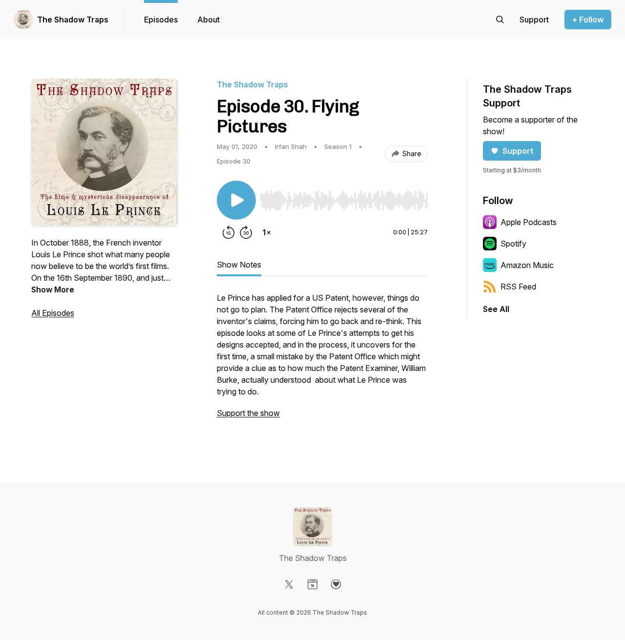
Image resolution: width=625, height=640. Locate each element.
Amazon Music (527, 265)
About (208, 19)
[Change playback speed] (266, 232)
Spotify (513, 243)
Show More (52, 289)
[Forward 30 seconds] (246, 232)
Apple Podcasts (528, 222)
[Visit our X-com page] (289, 584)
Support (517, 151)
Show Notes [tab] (239, 264)
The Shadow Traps (72, 19)
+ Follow (588, 19)
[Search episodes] (500, 19)
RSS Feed (518, 286)
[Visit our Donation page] (336, 584)
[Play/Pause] (236, 200)
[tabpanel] (322, 360)
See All (496, 309)
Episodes (161, 19)
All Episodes (52, 313)
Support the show (248, 413)
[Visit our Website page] (312, 584)
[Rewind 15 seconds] (228, 232)
